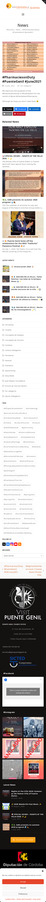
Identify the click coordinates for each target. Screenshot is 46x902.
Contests (8, 345)
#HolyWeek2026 (28, 437)
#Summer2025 (10, 509)
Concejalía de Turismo (14, 340)
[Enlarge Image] (23, 57)
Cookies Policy (10, 899)
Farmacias (9, 355)
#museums (31, 456)
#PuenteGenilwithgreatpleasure (17, 485)
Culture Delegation (13, 350)
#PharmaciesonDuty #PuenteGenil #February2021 (12, 569)
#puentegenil (9, 470)
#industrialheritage (12, 442)
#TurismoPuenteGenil (25, 514)
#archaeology (32, 408)
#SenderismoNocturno (13, 490)
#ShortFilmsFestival (12, 494)
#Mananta (36, 447)
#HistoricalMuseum (27, 432)
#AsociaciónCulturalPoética (15, 413)
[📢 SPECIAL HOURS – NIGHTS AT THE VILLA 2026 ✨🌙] (23, 139)
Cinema (8, 330)
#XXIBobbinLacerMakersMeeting (17, 533)
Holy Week (9, 376)
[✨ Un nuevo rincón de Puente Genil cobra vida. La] (34, 727)
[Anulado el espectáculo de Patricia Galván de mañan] (34, 748)
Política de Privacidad (24, 899)
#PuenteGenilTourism (13, 480)
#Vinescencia (29, 518)
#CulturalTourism (22, 423)
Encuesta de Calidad (24, 840)
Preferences (23, 894)
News (18, 30)
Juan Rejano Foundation (15, 381)
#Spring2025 (29, 494)
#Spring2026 (9, 499)
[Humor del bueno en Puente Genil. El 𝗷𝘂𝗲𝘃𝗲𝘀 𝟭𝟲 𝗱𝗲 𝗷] (34, 769)
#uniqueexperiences (12, 518)
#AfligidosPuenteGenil (13, 408)
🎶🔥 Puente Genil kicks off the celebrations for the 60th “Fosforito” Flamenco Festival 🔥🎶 (20, 243)
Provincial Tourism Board (16, 386)
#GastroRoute (9, 432)
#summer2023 (10, 504)
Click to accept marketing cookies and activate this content (23, 691)
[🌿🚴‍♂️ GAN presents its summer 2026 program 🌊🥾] (23, 183)
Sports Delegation (12, 396)
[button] (43, 871)
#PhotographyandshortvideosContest (19, 466)
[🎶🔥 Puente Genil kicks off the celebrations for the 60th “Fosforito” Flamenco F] (23, 224)
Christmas (9, 325)
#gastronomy (27, 427)
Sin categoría (25, 86)
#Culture (36, 423)
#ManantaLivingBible (13, 451)
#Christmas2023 (31, 418)
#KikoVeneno (28, 442)
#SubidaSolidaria (25, 499)
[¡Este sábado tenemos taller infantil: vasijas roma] (12, 727)
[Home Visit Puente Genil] (23, 601)
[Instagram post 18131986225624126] (12, 769)
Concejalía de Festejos (14, 335)
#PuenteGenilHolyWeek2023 (16, 475)
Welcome (10, 30)
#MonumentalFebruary (13, 456)
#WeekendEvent (29, 523)
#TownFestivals (26, 509)
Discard (23, 888)
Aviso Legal (37, 899)
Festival (8, 360)
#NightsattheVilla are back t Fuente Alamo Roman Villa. (33, 570)
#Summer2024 (26, 504)
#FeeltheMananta (11, 427)
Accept (23, 882)
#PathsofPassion (27, 461)
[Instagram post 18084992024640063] (12, 748)
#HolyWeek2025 (11, 437)
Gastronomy (10, 370)
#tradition (8, 514)
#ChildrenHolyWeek (12, 418)
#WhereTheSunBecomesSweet (16, 528)
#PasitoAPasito (10, 461)
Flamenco (9, 365)
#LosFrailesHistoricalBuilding (16, 447)
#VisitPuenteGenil (11, 523)
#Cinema (7, 423)
